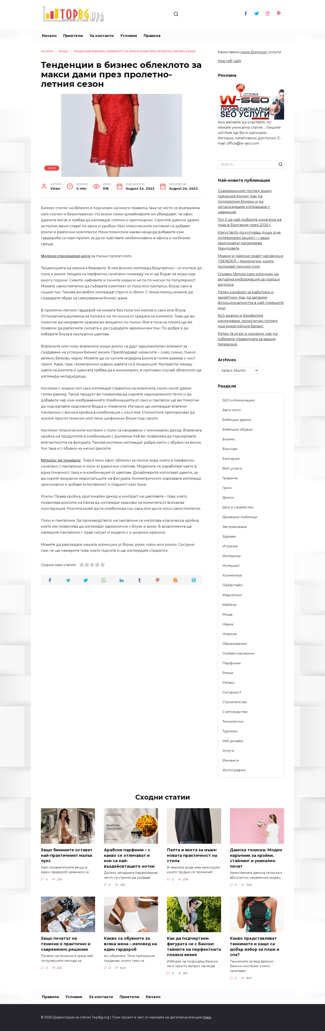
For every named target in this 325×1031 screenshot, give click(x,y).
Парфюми (231, 663)
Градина (229, 478)
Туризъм (229, 731)
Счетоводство (235, 712)
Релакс (228, 682)
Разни (227, 673)
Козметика (232, 575)
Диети (228, 497)
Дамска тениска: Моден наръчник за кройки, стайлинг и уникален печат (256, 858)
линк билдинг (254, 52)
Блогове (229, 449)
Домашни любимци (240, 517)
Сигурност (231, 692)
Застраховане (234, 527)
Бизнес (228, 439)
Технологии (232, 721)
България (230, 458)
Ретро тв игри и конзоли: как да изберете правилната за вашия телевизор (247, 339)
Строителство (234, 702)
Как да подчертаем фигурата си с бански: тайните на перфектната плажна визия (194, 946)
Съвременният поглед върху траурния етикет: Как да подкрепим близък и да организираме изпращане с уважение (245, 201)
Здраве (229, 536)
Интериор (231, 556)
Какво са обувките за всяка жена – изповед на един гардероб (130, 943)
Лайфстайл (232, 585)
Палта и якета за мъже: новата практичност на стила (192, 855)
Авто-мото (231, 410)
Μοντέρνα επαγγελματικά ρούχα (65, 256)
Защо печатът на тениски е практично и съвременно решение (65, 943)
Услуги (228, 750)
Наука (227, 624)
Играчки (230, 546)
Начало (49, 36)
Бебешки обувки (237, 429)
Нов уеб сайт (229, 61)
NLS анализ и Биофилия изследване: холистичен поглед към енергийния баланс (248, 320)
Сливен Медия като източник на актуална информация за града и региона (249, 279)
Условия (128, 36)
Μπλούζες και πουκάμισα (60, 460)
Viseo (207, 1017)
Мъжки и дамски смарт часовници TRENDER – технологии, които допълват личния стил (250, 261)
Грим (226, 488)
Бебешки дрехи (236, 420)
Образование (234, 644)
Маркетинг (232, 595)
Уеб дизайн (232, 741)
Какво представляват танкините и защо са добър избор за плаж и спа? (254, 946)
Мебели (229, 605)
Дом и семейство (238, 507)
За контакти (102, 36)
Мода (52, 168)
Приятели (73, 36)
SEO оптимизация (238, 400)
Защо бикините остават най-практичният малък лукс (66, 855)
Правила (152, 36)
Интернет (231, 565)
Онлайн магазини (238, 653)
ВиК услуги (232, 468)
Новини (229, 634)
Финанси (230, 760)
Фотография (233, 770)
